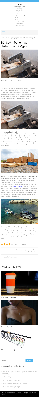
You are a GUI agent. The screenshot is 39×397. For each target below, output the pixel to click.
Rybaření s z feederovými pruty (10, 350)
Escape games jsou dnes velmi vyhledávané (25, 251)
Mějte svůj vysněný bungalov (11, 387)
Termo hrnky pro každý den (9, 297)
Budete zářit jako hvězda (8, 327)
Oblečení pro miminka (10, 257)
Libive (20, 4)
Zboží (7, 38)
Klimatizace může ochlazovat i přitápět (15, 383)
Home (3, 38)
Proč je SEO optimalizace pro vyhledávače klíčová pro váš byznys (19, 373)
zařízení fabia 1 (17, 186)
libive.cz (5, 80)
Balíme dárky (6, 377)
